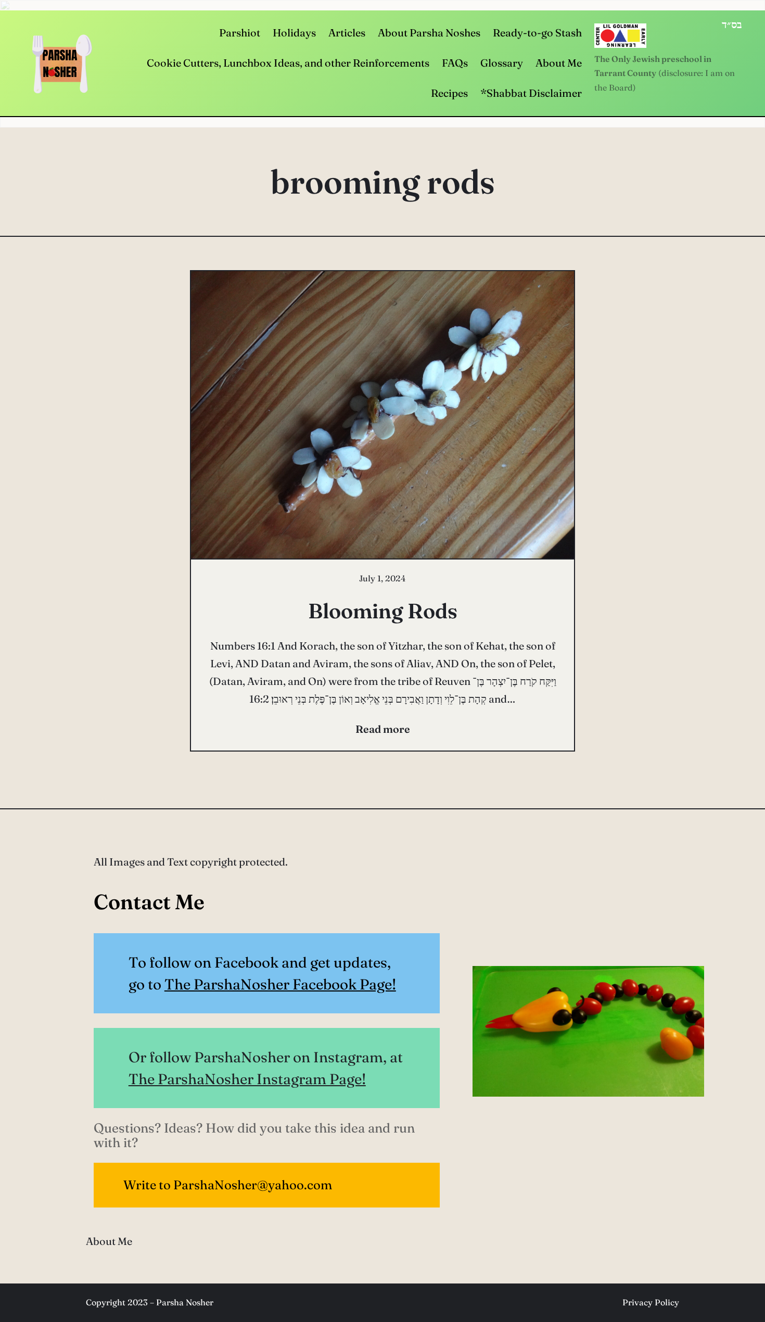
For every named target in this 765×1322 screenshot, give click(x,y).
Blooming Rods (382, 611)
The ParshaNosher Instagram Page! (247, 1079)
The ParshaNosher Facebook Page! (280, 984)
